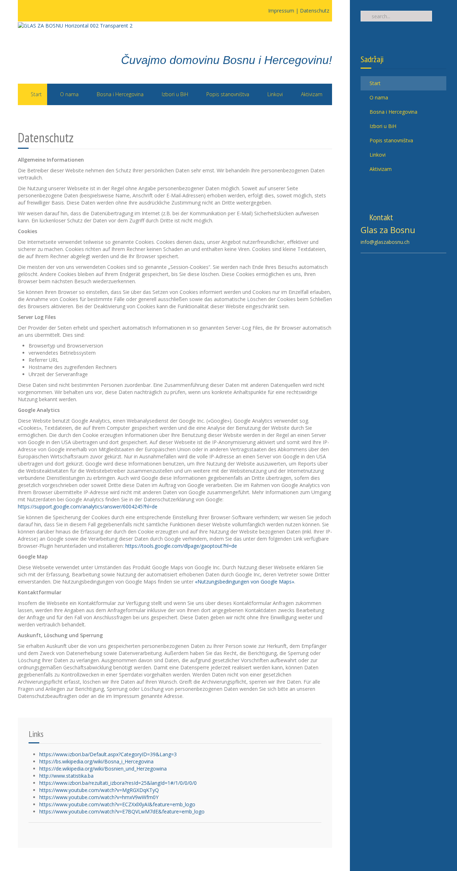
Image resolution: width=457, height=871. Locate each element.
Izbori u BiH (382, 126)
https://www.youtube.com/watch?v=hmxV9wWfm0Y (99, 797)
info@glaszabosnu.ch (385, 241)
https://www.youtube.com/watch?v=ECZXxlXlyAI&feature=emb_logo (117, 804)
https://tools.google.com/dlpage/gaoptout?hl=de (181, 545)
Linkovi (377, 154)
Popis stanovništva (390, 140)
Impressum (281, 10)
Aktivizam (380, 169)
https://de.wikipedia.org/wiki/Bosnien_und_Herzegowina (103, 768)
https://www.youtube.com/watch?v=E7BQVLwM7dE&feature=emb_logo (122, 811)
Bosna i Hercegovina (392, 111)
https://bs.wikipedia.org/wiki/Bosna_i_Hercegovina (96, 761)
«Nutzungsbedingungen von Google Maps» (244, 581)
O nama (378, 97)
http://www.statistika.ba (66, 775)
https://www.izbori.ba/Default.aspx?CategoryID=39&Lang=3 (108, 754)
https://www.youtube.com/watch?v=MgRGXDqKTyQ (99, 790)
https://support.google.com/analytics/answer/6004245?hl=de (87, 506)
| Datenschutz (312, 10)
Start (374, 83)
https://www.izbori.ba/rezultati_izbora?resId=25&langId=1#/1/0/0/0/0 (118, 782)
